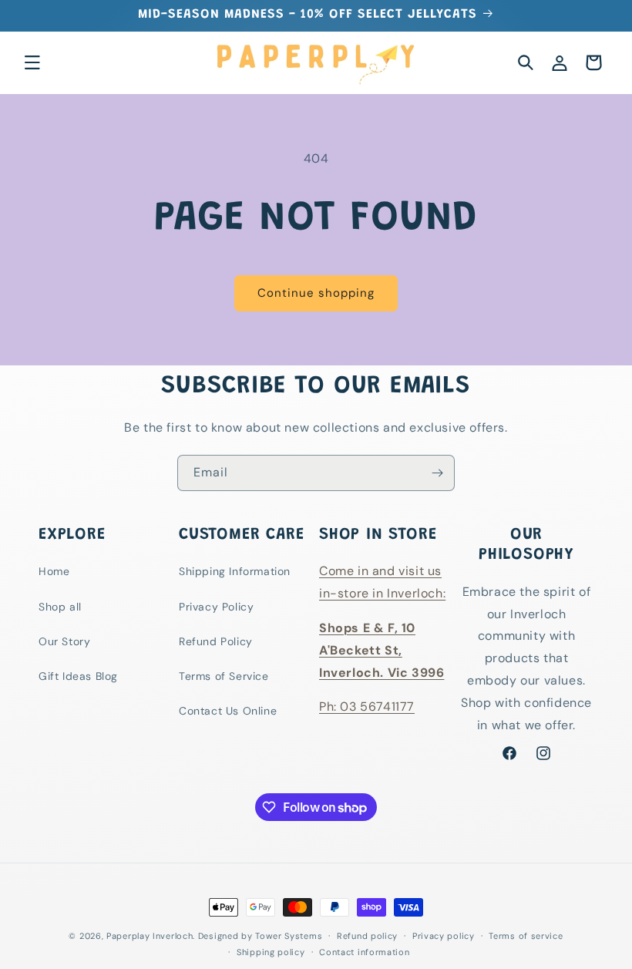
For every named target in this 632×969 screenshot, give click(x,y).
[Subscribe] (437, 473)
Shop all (60, 607)
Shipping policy (271, 952)
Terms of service (526, 935)
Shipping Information (235, 571)
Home (54, 571)
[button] (32, 62)
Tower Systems (288, 935)
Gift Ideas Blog (78, 676)
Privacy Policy (216, 607)
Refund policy (367, 935)
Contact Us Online (228, 711)
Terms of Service (224, 676)
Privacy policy (443, 935)
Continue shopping (316, 293)
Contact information (364, 952)
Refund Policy (216, 641)
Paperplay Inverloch (149, 935)
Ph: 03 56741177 (367, 706)
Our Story (64, 641)
